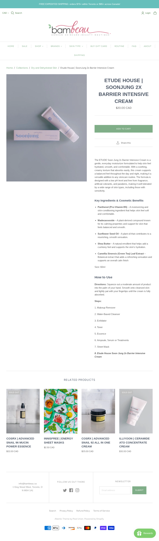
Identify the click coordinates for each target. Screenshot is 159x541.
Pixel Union (78, 519)
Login (148, 13)
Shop (38, 46)
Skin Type (75, 46)
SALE (24, 46)
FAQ (134, 46)
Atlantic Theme (62, 519)
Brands (55, 46)
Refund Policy (83, 510)
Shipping (79, 55)
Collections (22, 67)
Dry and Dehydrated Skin (44, 67)
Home (11, 46)
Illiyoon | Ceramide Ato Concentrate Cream (134, 442)
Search (18, 13)
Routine (119, 46)
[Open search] (12, 13)
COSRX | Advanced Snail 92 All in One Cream (96, 442)
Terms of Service (101, 510)
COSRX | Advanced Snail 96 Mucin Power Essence (20, 442)
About (147, 46)
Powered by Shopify (94, 519)
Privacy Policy (66, 510)
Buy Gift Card (99, 46)
